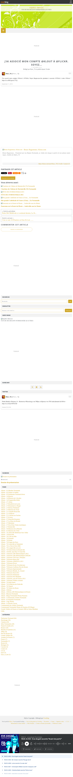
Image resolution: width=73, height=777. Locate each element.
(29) (5, 622)
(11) (8, 629)
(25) (7, 626)
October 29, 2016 (6, 407)
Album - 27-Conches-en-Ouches (11, 515)
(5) (4, 645)
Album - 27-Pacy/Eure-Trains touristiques (13, 525)
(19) (4, 628)
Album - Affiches (6, 590)
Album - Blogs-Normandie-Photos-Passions (14, 596)
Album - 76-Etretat (6, 540)
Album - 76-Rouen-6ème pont (10, 559)
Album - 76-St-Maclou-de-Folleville (12, 584)
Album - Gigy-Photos (7, 601)
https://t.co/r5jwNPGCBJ (9, 404)
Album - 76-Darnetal (7, 538)
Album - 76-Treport (7, 586)
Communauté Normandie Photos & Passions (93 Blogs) (17, 607)
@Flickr (26, 78)
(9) (4, 631)
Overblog (46, 718)
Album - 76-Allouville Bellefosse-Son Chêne (14, 532)
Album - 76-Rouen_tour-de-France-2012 (13, 578)
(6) (4, 643)
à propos (49, 749)
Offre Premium (30, 723)
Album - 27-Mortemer (7, 523)
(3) (4, 647)
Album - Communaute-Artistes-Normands (13, 597)
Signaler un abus (60, 721)
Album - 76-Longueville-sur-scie (11, 548)
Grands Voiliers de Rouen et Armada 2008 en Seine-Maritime (19, 609)
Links (2, 611)
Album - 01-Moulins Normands (10, 490)
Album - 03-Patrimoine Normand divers (13, 494)
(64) (8, 618)
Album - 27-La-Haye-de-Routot (10, 521)
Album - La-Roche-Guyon (9, 603)
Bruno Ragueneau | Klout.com (35, 150)
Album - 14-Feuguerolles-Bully (10, 500)
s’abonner (28, 749)
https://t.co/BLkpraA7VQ (9, 80)
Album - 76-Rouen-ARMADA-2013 (12, 561)
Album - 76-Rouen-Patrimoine (10, 575)
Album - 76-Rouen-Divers (9, 563)
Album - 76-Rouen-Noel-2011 (10, 573)
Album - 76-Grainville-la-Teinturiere (12, 544)
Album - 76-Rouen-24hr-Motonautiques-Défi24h (15, 555)
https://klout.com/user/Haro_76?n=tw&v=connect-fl (54, 163)
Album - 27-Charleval (7, 513)
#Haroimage (29, 401)
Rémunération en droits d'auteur (18, 723)
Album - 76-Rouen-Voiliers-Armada (12, 580)
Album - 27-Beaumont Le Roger (11, 506)
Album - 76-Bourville (7, 534)
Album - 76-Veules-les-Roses (10, 588)
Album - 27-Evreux (7, 517)
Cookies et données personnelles (43, 723)
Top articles (46, 721)
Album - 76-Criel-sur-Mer (9, 536)
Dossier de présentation (10, 482)
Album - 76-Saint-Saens (8, 582)
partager (38, 749)
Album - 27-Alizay (6, 502)
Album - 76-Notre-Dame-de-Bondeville (13, 550)
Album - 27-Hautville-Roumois (10, 519)
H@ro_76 (11, 721)
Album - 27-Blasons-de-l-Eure (10, 509)
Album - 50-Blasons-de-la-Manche (11, 529)
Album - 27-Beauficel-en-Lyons (10, 504)
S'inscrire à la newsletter (8, 178)
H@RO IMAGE (36, 7)
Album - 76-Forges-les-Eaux (9, 542)
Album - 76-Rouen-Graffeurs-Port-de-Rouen (14, 567)
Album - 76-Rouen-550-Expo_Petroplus (13, 557)
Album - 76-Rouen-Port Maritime (11, 576)
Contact (52, 721)
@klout (19, 78)
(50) (5, 620)
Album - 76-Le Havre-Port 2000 (10, 546)
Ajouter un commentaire (16, 229)
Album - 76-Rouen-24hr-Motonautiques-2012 (15, 553)
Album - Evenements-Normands (10, 599)
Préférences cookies (57, 723)
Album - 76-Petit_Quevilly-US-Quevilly (13, 552)
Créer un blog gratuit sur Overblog (34, 721)
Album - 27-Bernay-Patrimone (10, 508)
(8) (6, 635)
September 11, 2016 (7, 84)
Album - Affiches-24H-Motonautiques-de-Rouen (15, 592)
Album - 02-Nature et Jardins (9, 492)
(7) (7, 637)
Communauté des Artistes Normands (12, 605)
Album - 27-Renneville (8, 527)
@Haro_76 (15, 73)
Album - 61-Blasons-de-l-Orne (10, 531)
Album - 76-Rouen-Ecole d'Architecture (13, 565)
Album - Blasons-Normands (9, 594)
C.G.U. (67, 721)
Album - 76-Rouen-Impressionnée (11, 569)
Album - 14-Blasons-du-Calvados (11, 498)
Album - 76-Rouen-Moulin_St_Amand (12, 571)
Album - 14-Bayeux (7, 496)
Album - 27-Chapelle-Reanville (10, 511)
